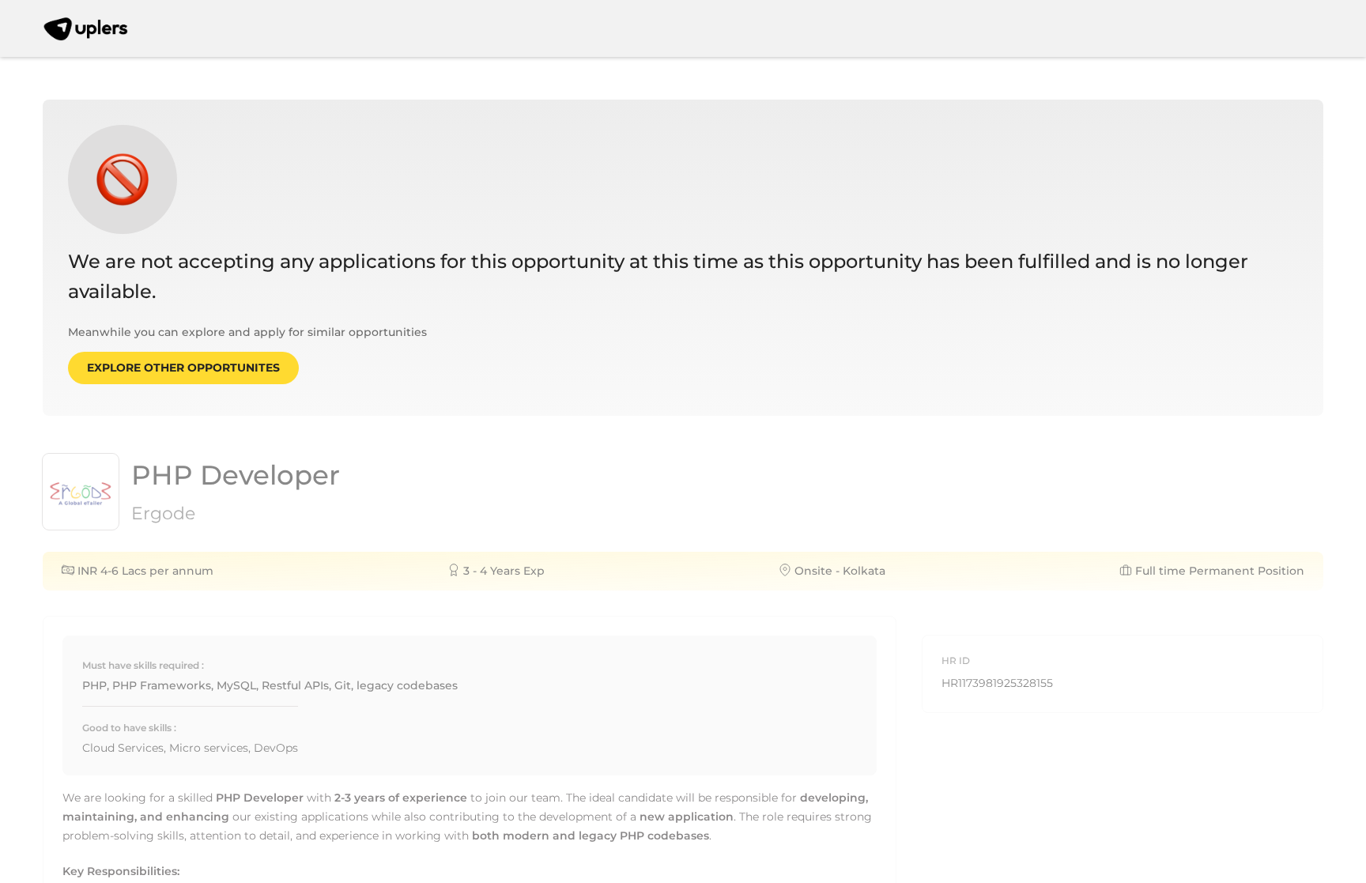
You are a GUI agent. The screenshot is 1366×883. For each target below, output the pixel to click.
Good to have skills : (129, 728)
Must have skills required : (143, 665)
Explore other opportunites (183, 367)
